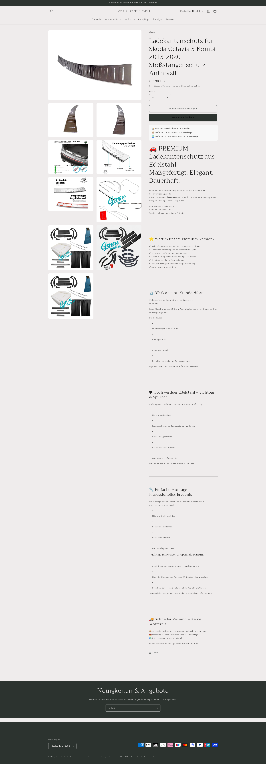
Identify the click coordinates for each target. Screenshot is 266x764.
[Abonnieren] (157, 708)
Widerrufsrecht (115, 757)
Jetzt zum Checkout (183, 117)
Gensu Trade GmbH (64, 757)
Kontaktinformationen (149, 757)
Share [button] (155, 652)
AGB (126, 757)
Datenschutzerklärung (97, 757)
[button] (51, 11)
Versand (166, 86)
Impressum (80, 757)
